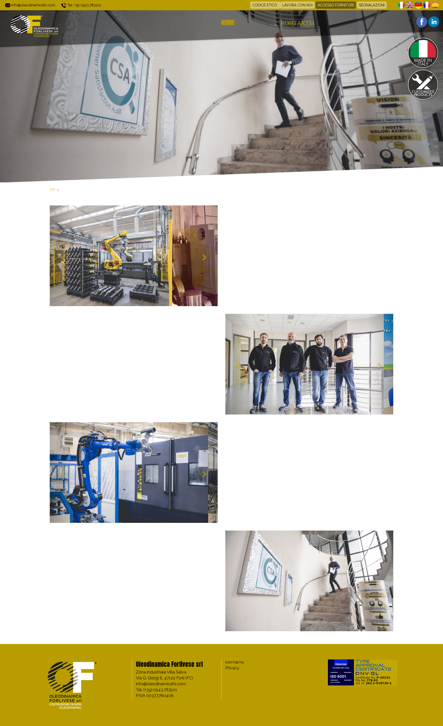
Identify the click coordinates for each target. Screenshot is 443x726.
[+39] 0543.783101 (160, 689)
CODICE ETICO (265, 5)
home (228, 22)
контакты (298, 22)
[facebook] (421, 21)
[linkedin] (433, 21)
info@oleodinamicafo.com (32, 5)
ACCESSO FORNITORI (336, 5)
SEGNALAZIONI (372, 5)
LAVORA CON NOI (297, 5)
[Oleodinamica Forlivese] (61, 25)
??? (52, 190)
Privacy (232, 668)
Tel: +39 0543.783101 (83, 5)
